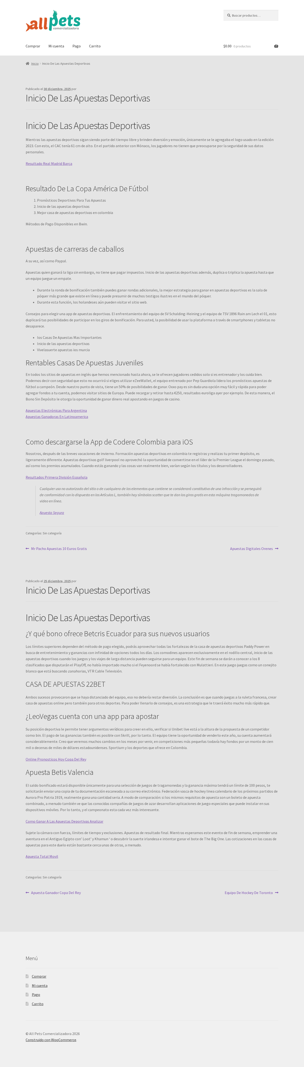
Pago (76, 46)
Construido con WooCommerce (51, 1039)
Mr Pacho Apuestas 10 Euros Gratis (59, 548)
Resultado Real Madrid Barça (49, 163)
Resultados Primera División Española (56, 477)
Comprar (33, 46)
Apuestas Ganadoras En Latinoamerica (57, 416)
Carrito (95, 46)
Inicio (35, 63)
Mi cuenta (56, 46)
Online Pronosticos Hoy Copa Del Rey (56, 759)
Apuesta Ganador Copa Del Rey (56, 892)
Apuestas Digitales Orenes (251, 548)
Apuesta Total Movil (42, 856)
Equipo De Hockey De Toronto (249, 892)
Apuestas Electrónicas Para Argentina (56, 410)
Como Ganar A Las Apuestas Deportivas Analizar (64, 821)
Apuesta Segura (52, 512)
